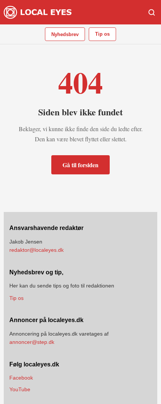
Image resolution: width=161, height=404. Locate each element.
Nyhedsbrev (65, 34)
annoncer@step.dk (31, 342)
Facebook (21, 378)
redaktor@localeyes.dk (36, 250)
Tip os (102, 34)
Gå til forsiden (80, 164)
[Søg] (151, 12)
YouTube (19, 389)
